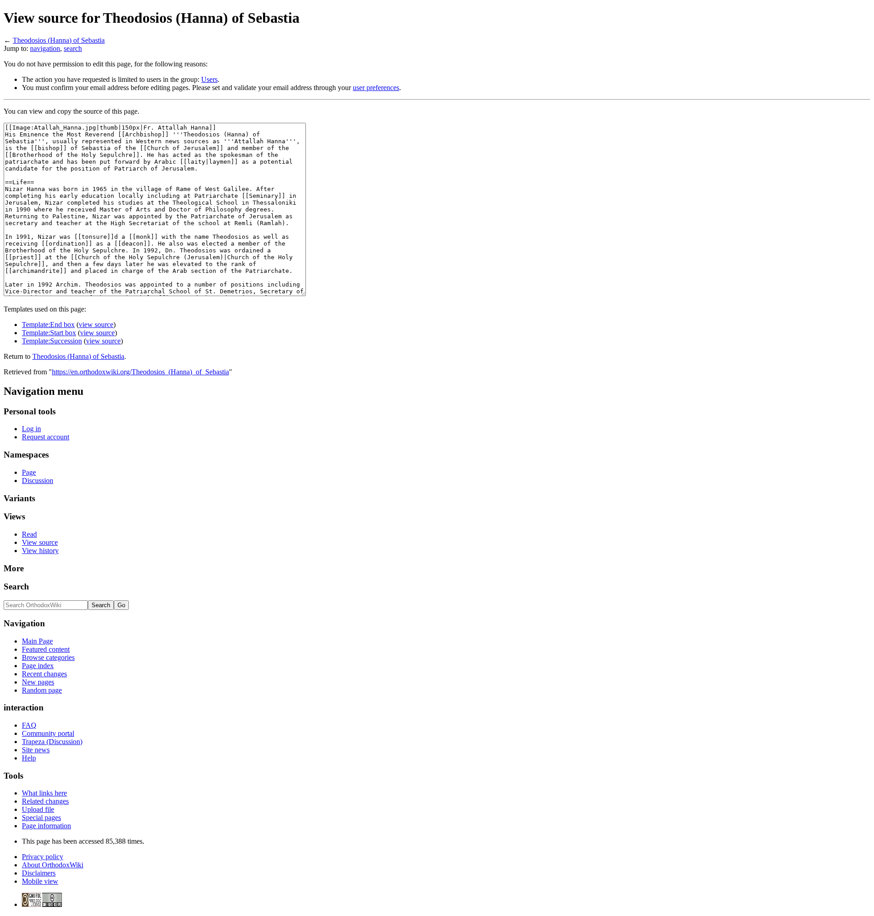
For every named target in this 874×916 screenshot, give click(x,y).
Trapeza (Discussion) (52, 741)
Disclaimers (39, 873)
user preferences (376, 87)
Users (209, 79)
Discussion (37, 480)
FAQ (29, 725)
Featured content (46, 649)
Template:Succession (52, 341)
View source (40, 542)
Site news (36, 750)
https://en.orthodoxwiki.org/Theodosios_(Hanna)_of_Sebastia (140, 372)
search (73, 48)
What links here (44, 793)
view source (96, 324)
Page (29, 472)
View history (40, 550)
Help (29, 758)
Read (29, 534)
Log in (31, 429)
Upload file (38, 809)
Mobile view (40, 881)
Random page (42, 690)
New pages (38, 682)
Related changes (45, 801)
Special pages (41, 817)
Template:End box (48, 324)
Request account (45, 437)
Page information (46, 826)
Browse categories (48, 657)
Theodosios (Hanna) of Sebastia (59, 40)
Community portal (48, 733)
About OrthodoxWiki (52, 865)
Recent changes (44, 674)
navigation (45, 48)
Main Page (37, 641)
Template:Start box (49, 333)
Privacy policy (42, 857)
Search (16, 586)
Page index (38, 665)
